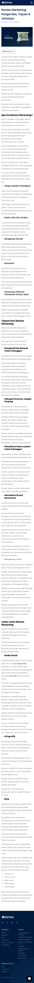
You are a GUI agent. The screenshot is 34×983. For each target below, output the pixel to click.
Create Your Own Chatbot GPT (25, 943)
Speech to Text (22, 958)
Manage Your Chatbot (24, 939)
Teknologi (4, 971)
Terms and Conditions (7, 942)
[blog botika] (7, 2)
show (12, 51)
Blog (2, 937)
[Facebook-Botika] (7, 922)
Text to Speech (22, 955)
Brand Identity (5, 945)
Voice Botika (21, 953)
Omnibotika (21, 946)
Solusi (3, 966)
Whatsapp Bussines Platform (23, 949)
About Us (3, 932)
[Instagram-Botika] (17, 922)
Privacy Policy (5, 940)
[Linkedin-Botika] (2, 922)
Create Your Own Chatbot (25, 937)
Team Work (4, 935)
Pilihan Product (5, 969)
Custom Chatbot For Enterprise (23, 933)
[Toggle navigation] (31, 2)
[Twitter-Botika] (12, 922)
